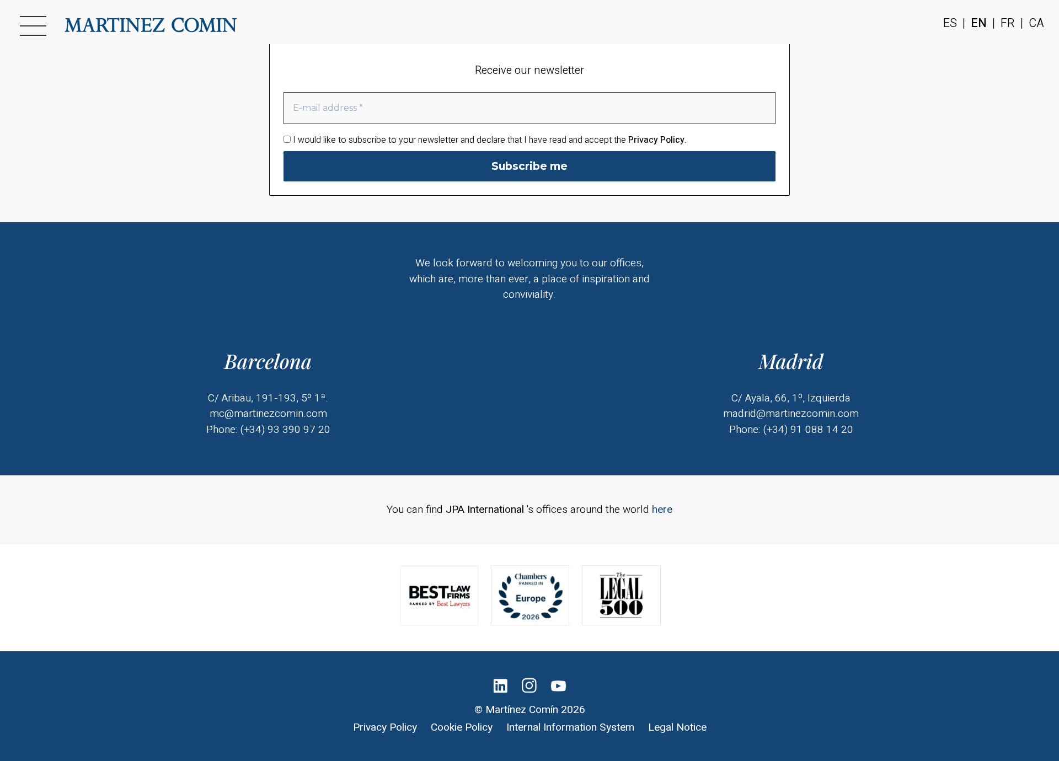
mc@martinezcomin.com (268, 413)
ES (950, 23)
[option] (1009, 751)
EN (979, 23)
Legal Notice (677, 727)
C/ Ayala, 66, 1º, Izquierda (791, 398)
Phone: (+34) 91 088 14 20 (791, 429)
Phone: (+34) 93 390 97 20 (268, 429)
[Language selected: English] (1020, 750)
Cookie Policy (462, 727)
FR (1008, 23)
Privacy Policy (385, 727)
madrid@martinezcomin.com (791, 413)
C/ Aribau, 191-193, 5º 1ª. (268, 398)
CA (1036, 23)
